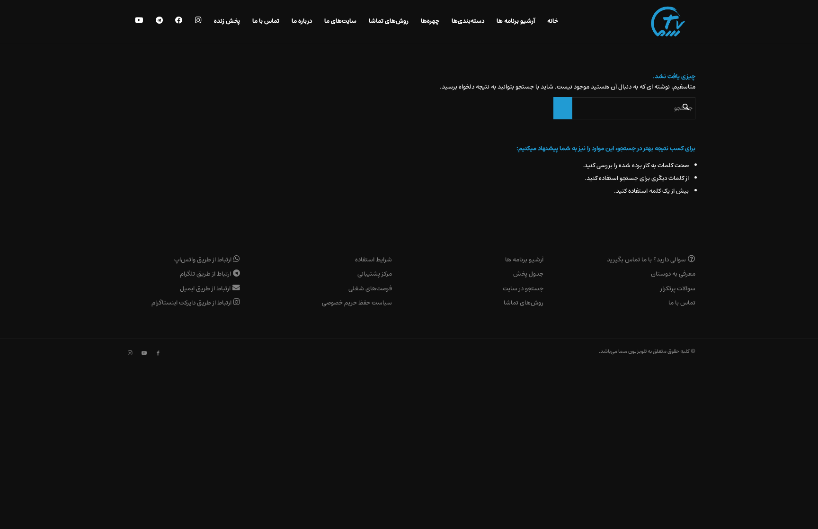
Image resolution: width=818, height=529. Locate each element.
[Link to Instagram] (130, 353)
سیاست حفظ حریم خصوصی (357, 302)
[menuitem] (552, 21)
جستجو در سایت (523, 288)
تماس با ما (681, 302)
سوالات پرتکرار (677, 288)
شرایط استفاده (373, 259)
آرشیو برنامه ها (524, 259)
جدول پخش (528, 274)
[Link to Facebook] (158, 353)
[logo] (668, 21)
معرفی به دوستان (673, 274)
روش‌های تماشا (523, 302)
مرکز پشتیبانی (374, 274)
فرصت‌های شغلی (370, 288)
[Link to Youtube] (144, 353)
